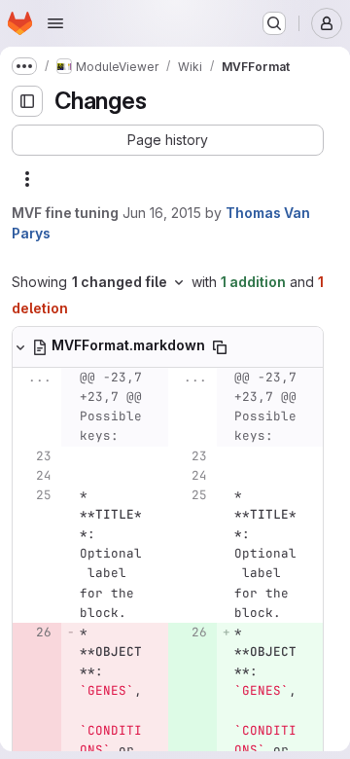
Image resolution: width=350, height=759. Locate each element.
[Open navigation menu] (55, 23)
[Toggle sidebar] (27, 101)
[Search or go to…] (274, 23)
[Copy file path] (219, 347)
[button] (168, 140)
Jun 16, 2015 (161, 212)
